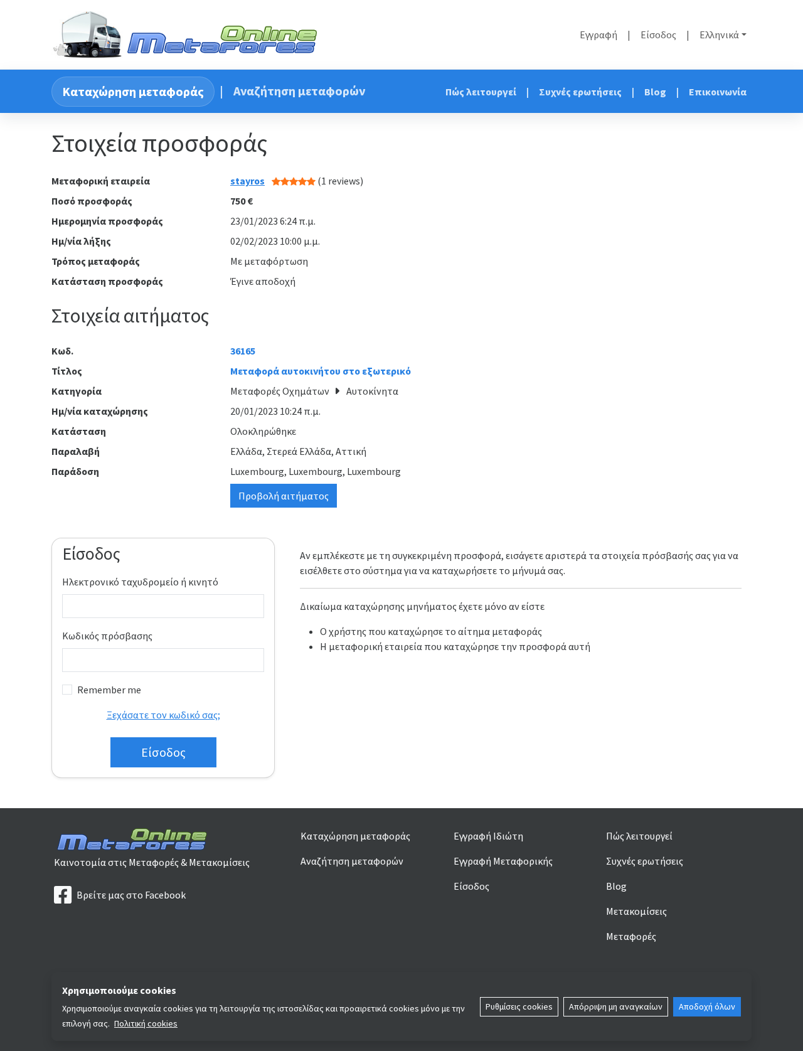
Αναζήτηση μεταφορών (299, 91)
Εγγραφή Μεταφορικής (503, 861)
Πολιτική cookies (146, 1023)
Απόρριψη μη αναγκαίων (615, 1006)
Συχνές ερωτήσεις (580, 91)
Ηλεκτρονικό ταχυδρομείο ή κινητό (140, 581)
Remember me (109, 689)
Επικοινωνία (718, 91)
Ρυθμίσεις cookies (519, 1006)
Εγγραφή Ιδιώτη (488, 836)
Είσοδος (658, 34)
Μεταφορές (631, 936)
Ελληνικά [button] (719, 34)
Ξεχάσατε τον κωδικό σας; (163, 714)
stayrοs (247, 180)
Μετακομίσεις (636, 911)
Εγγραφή (598, 34)
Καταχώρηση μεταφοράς (133, 91)
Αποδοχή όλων (707, 1006)
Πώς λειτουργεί (480, 91)
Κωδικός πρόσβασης (107, 635)
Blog (655, 91)
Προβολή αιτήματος (283, 495)
